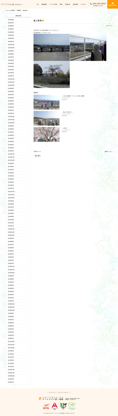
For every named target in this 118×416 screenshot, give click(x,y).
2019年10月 (11, 273)
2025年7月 (11, 57)
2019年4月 (11, 291)
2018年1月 (11, 338)
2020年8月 (11, 241)
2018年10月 (11, 310)
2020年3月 (11, 257)
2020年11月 (11, 232)
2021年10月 (11, 198)
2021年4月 (11, 216)
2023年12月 (11, 116)
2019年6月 (11, 285)
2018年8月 (11, 316)
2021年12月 (11, 191)
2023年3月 (11, 144)
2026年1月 (11, 41)
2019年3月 (11, 294)
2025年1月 (11, 76)
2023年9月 (11, 126)
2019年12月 (11, 266)
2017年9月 (11, 351)
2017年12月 (11, 341)
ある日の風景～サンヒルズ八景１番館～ (74, 96)
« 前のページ (37, 151)
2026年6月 (11, 26)
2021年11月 (11, 194)
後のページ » (108, 151)
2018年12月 (11, 304)
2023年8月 (11, 129)
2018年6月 (11, 323)
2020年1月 (11, 263)
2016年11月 (11, 373)
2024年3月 (11, 107)
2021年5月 (11, 213)
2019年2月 (11, 298)
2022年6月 (11, 173)
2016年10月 (11, 376)
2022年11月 (11, 157)
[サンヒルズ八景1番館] (11, 4)
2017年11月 (11, 344)
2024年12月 (11, 79)
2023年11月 (11, 119)
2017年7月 (11, 357)
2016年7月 (11, 382)
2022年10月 (11, 160)
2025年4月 (11, 66)
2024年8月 (11, 91)
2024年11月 (11, 82)
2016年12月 (11, 369)
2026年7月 (11, 23)
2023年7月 (11, 132)
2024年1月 (11, 113)
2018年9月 (11, 313)
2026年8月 (11, 19)
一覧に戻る (37, 155)
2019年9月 (11, 276)
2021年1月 (11, 226)
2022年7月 (11, 169)
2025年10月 (11, 48)
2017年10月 (11, 348)
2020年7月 (11, 244)
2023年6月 (11, 135)
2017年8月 (11, 354)
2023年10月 (11, 123)
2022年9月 (11, 163)
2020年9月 (11, 238)
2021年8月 (11, 204)
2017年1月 (11, 366)
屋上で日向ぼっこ (68, 112)
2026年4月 (11, 32)
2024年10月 (11, 85)
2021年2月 (11, 223)
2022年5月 (11, 176)
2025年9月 (11, 51)
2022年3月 (11, 182)
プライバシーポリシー (63, 392)
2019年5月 (11, 288)
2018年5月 (11, 326)
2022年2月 (11, 185)
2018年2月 (11, 335)
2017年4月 (11, 363)
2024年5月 (11, 101)
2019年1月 (11, 301)
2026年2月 (11, 38)
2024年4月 (11, 104)
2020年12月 (11, 229)
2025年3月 (11, 69)
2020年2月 (11, 260)
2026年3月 (11, 35)
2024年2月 (11, 110)
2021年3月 (11, 219)
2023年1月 (11, 151)
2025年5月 (11, 63)
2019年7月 (11, 282)
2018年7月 (11, 319)
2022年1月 (11, 188)
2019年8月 (11, 279)
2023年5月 (11, 138)
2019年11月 (11, 269)
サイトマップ (52, 392)
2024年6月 (11, 98)
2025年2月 (11, 73)
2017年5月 (11, 360)
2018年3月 (11, 332)
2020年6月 (11, 248)
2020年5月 (11, 251)
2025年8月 (11, 54)
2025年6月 (11, 60)
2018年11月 (11, 307)
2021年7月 (11, 207)
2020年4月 (11, 254)
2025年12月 (11, 44)
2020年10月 (11, 235)
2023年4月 (11, 141)
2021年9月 (11, 201)
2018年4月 (11, 329)
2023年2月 (11, 148)
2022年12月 (11, 154)
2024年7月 (11, 94)
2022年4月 (11, 179)
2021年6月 (11, 210)
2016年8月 (11, 379)
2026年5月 (11, 29)
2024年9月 (11, 88)
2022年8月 (11, 166)
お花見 (65, 128)
